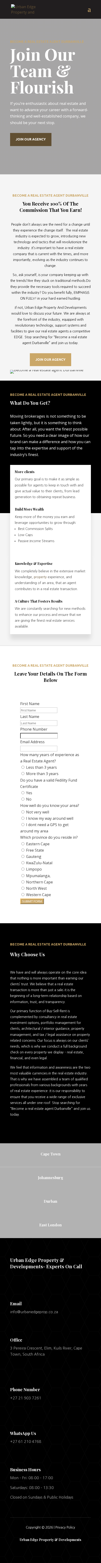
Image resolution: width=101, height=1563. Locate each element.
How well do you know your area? (49, 805)
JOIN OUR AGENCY (31, 139)
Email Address (32, 741)
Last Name (29, 716)
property (40, 577)
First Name (29, 703)
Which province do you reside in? (49, 837)
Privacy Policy (65, 1527)
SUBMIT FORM (32, 901)
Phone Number (33, 729)
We (12, 972)
